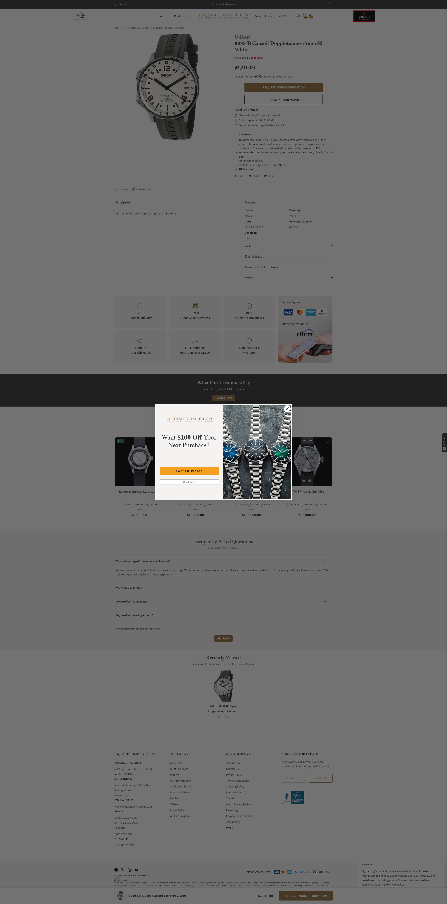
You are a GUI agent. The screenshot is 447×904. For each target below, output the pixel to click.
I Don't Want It (189, 482)
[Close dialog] (287, 409)
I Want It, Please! (189, 471)
